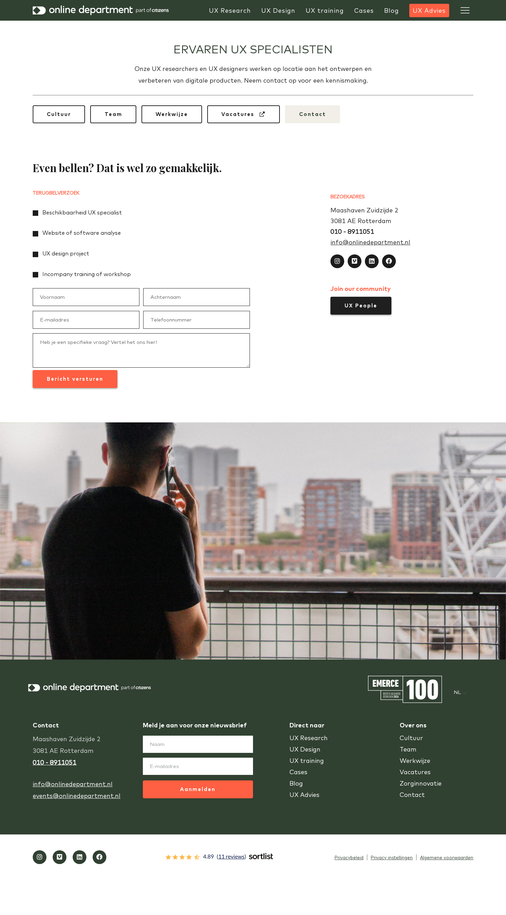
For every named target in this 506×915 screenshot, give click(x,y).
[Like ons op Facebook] (389, 261)
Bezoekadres (347, 196)
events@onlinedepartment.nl (76, 796)
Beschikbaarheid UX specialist (82, 212)
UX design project (65, 253)
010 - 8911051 (352, 231)
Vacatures (238, 114)
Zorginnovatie (421, 783)
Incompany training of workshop (86, 274)
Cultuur (59, 114)
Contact (312, 114)
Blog (296, 783)
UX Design (304, 749)
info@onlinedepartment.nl (370, 242)
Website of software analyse (81, 232)
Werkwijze (172, 114)
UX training (306, 761)
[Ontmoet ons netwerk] (372, 261)
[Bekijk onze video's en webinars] (354, 261)
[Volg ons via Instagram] (337, 261)
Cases (298, 772)
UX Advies (304, 795)
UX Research (308, 738)
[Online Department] (101, 10)
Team (113, 114)
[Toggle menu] (465, 10)
